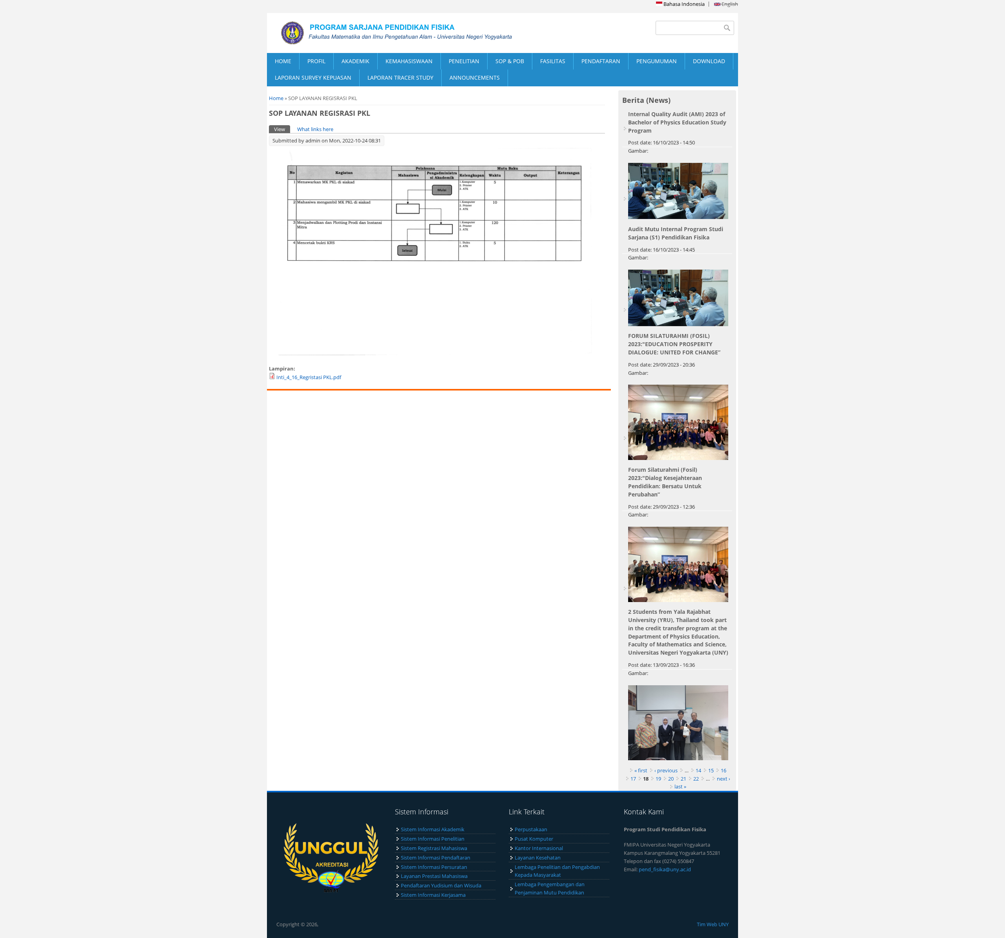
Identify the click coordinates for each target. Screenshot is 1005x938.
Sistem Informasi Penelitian (432, 838)
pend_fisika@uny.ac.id (665, 869)
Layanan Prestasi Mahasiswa (434, 876)
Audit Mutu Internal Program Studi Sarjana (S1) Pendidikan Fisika (675, 233)
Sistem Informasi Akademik (432, 829)
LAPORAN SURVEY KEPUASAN (313, 77)
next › (723, 778)
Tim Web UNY (713, 924)
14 (698, 770)
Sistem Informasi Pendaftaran (435, 857)
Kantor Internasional (539, 848)
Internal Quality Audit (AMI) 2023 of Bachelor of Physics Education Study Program (677, 122)
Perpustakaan (531, 829)
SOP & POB (509, 61)
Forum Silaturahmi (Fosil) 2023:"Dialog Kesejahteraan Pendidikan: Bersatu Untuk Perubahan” (665, 482)
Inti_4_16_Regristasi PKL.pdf (308, 377)
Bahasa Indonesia (683, 3)
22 (696, 778)
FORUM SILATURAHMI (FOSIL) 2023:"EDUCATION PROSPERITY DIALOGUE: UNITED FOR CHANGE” (674, 344)
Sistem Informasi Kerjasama (433, 894)
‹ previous (666, 770)
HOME (283, 61)
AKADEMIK (355, 61)
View (282, 129)
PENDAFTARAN (600, 61)
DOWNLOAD (709, 61)
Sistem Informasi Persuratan (434, 866)
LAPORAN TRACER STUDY (400, 77)
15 (711, 770)
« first (640, 770)
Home (276, 98)
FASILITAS (552, 61)
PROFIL (316, 61)
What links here (315, 129)
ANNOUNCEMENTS (475, 77)
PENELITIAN (464, 61)
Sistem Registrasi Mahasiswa (434, 848)
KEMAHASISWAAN (409, 61)
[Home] (384, 33)
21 (683, 778)
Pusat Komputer (534, 838)
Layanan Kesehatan (538, 857)
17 (633, 778)
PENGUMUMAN (656, 61)
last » (680, 786)
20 (671, 778)
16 (723, 770)
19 (658, 778)
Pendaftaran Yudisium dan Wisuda (441, 885)
